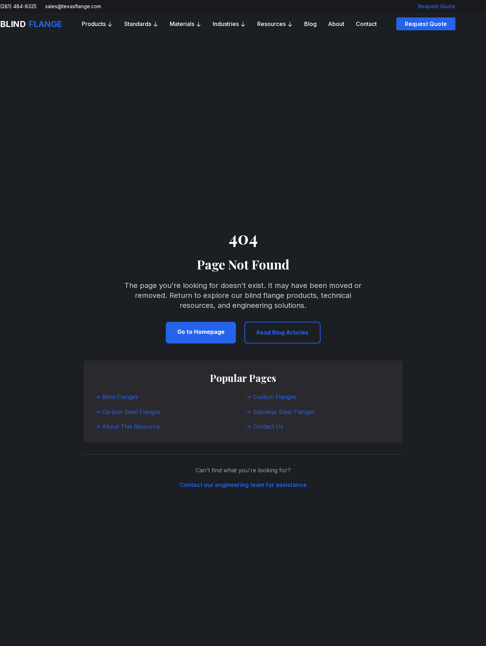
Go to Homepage (200, 331)
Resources (271, 23)
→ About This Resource (127, 426)
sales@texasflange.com (73, 6)
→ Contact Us (264, 426)
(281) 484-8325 (18, 6)
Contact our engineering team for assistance (243, 484)
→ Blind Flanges (116, 396)
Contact (366, 23)
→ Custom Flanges (271, 396)
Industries (226, 23)
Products (94, 23)
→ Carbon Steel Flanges (127, 411)
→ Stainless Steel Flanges (280, 411)
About (336, 23)
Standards (137, 23)
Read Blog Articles (282, 332)
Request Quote (436, 6)
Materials (182, 23)
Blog (310, 23)
